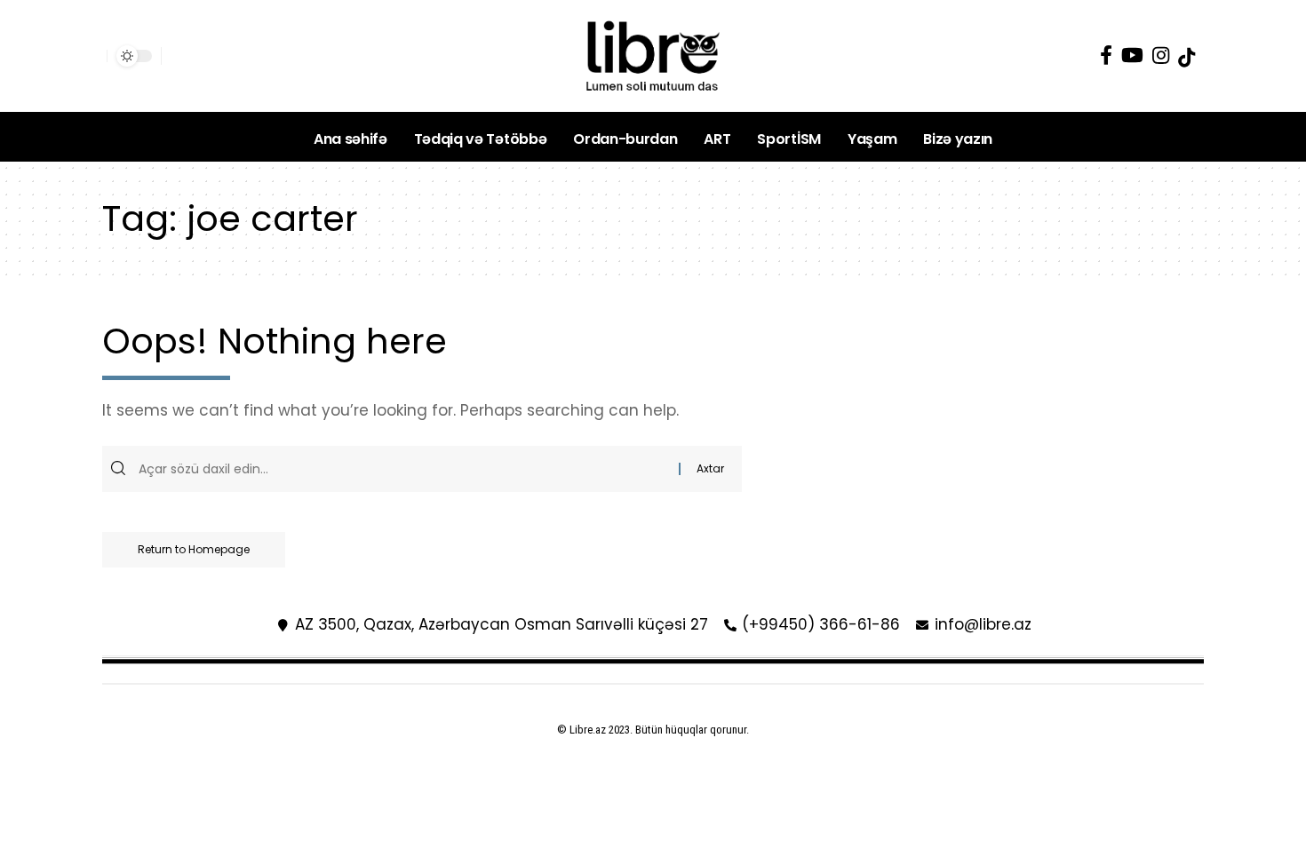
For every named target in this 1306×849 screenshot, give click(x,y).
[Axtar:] (406, 469)
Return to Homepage (194, 549)
